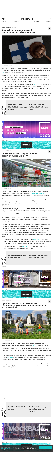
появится (10, 358)
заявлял (35, 85)
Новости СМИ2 (5, 140)
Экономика (14, 151)
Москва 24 (26, 19)
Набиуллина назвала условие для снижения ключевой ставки (38, 257)
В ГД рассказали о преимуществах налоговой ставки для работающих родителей (37, 408)
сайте (34, 345)
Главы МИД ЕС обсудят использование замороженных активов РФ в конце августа (17, 107)
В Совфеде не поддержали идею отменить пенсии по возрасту (16, 407)
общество (9, 419)
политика (4, 117)
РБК (3, 72)
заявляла (36, 239)
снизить (24, 247)
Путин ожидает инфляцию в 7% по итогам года (17, 256)
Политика (14, 27)
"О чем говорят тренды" (38, 194)
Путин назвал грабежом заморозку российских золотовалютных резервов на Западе (38, 107)
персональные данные (7, 448)
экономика (8, 117)
